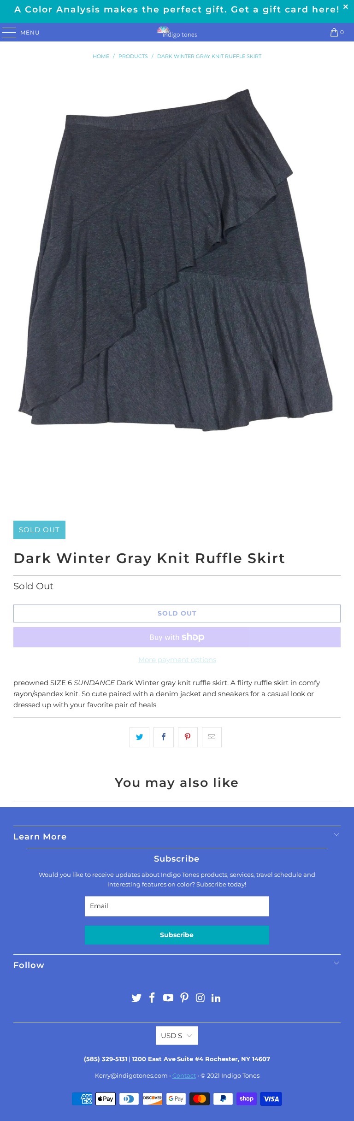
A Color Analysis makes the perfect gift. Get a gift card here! (177, 9)
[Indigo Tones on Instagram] (200, 998)
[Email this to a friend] (212, 737)
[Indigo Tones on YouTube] (169, 998)
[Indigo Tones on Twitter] (136, 998)
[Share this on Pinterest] (188, 737)
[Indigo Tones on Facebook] (152, 998)
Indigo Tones (240, 1075)
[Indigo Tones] (177, 32)
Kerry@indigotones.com (131, 1075)
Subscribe (177, 935)
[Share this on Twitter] (139, 737)
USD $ (171, 1035)
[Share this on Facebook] (163, 737)
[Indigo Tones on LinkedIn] (217, 998)
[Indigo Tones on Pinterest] (185, 998)
